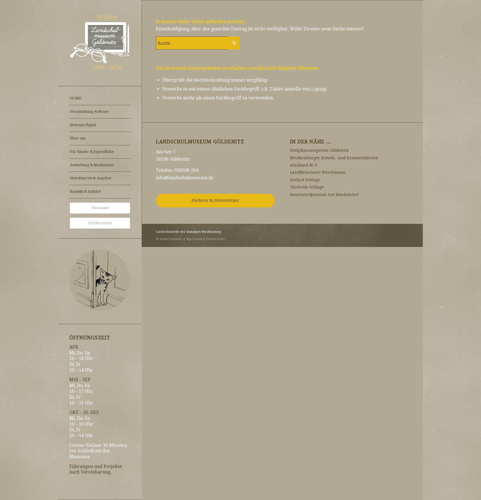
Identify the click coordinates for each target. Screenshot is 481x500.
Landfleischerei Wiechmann (318, 172)
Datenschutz (215, 239)
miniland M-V (303, 165)
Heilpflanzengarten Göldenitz (319, 150)
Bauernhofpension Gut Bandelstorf (324, 194)
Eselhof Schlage (305, 180)
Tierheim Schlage (307, 187)
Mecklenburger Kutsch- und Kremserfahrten (334, 158)
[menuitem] (100, 98)
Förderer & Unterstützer (215, 200)
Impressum (194, 239)
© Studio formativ (169, 239)
